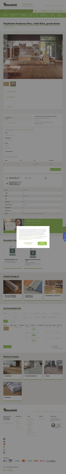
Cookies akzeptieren (42, 243)
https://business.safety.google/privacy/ (26, 239)
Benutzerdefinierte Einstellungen (28, 243)
